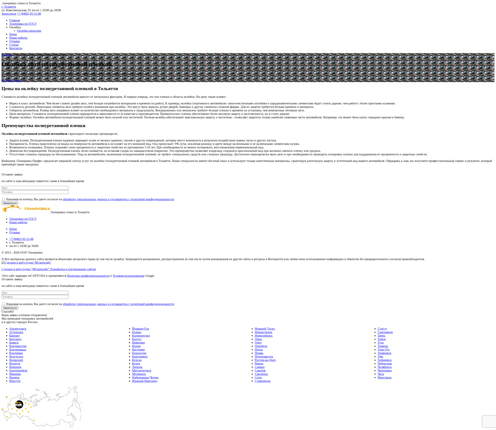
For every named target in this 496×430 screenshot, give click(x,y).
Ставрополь (262, 381)
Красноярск (140, 356)
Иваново (15, 374)
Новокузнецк (263, 332)
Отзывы (14, 41)
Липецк (137, 367)
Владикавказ (17, 349)
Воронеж (15, 367)
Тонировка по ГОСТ (23, 23)
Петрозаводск (264, 356)
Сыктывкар (385, 332)
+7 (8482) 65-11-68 (29, 13)
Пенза (259, 349)
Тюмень (383, 346)
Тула (381, 342)
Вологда (14, 363)
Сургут (382, 328)
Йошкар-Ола (140, 328)
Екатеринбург (18, 370)
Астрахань (16, 332)
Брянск (14, 342)
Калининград (141, 335)
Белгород (15, 339)
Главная (14, 20)
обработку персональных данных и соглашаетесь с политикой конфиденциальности (118, 199)
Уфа (380, 356)
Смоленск (261, 374)
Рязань (259, 363)
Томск (382, 339)
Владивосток (18, 346)
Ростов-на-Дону (265, 360)
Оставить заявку (12, 80)
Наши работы (18, 37)
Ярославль (385, 377)
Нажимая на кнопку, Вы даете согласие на (90, 199)
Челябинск (385, 367)
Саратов (260, 370)
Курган (137, 360)
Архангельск (17, 328)
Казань (136, 332)
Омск (258, 339)
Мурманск (139, 374)
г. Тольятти (9, 6)
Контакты (15, 48)
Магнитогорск (141, 370)
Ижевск (14, 377)
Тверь (381, 335)
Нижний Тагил (265, 328)
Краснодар (139, 353)
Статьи (14, 44)
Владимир (16, 353)
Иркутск (15, 381)
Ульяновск (384, 353)
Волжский (16, 360)
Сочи (258, 377)
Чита (381, 374)
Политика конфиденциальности (88, 275)
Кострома (138, 349)
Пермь (259, 353)
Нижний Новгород (144, 381)
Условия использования (128, 275)
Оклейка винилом (29, 30)
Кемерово (138, 342)
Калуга (136, 339)
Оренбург (261, 346)
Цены (13, 34)
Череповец (385, 370)
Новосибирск (264, 335)
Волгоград (16, 356)
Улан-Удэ (384, 349)
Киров (136, 346)
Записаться (9, 13)
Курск (136, 363)
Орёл (258, 342)
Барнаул (14, 335)
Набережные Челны (145, 377)
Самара (259, 367)
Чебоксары (385, 363)
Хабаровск (385, 360)
